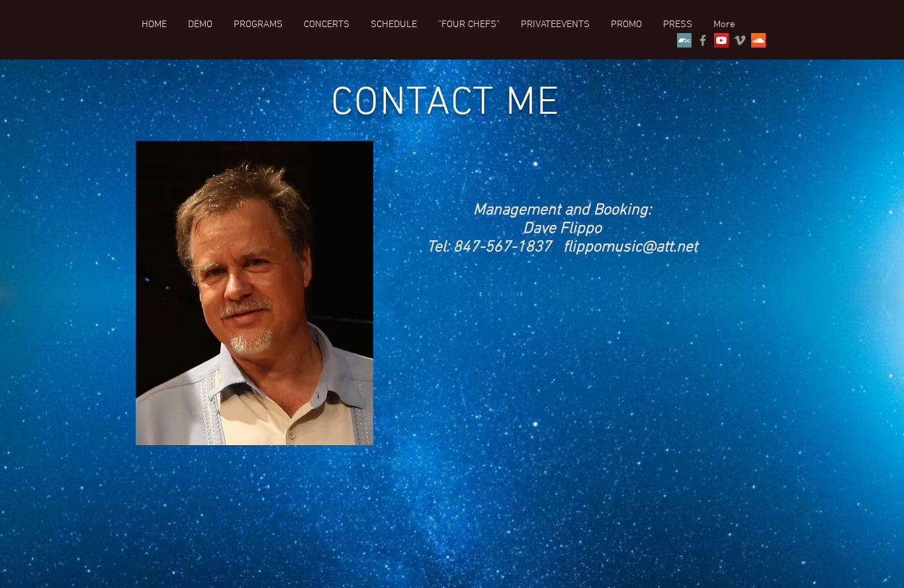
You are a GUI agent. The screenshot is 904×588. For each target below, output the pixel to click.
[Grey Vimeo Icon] (740, 40)
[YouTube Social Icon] (721, 40)
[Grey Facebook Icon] (703, 40)
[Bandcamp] (684, 40)
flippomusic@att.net (630, 247)
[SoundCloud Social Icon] (758, 40)
